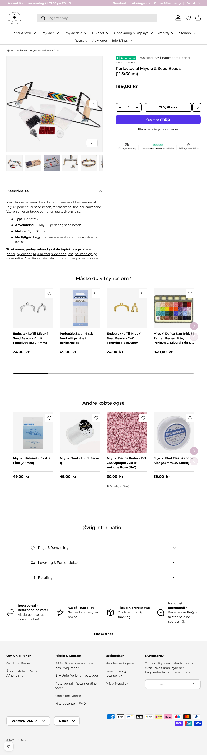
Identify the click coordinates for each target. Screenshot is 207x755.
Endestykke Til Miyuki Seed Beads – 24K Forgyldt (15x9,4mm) (124, 338)
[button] (198, 17)
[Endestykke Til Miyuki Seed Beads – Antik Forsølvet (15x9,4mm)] (33, 308)
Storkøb (185, 33)
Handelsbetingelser (120, 663)
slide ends (58, 254)
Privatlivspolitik (117, 683)
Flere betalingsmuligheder (158, 129)
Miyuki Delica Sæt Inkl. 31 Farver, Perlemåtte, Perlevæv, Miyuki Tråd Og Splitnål (174, 340)
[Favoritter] (188, 18)
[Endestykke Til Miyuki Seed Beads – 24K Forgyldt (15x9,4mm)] (127, 308)
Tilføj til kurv (168, 107)
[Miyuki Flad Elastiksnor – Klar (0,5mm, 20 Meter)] (174, 432)
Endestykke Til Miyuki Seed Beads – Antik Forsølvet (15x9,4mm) (30, 338)
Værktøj (163, 33)
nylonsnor (24, 254)
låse (70, 254)
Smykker (47, 33)
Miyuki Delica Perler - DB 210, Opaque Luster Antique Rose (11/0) (126, 462)
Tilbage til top (103, 633)
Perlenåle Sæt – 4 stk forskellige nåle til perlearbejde (76, 338)
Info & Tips (120, 40)
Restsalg (81, 40)
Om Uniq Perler (18, 663)
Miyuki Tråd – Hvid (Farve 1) (79, 460)
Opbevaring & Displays (131, 33)
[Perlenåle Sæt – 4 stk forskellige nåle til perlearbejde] (80, 308)
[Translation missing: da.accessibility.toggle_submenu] (34, 32)
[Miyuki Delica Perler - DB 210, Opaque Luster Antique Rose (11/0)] (127, 432)
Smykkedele (73, 33)
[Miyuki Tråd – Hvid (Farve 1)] (80, 432)
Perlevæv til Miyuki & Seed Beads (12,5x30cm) (39, 50)
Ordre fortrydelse (68, 696)
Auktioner (99, 40)
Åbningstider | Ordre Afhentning (156, 3)
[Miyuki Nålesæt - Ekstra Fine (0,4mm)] (33, 432)
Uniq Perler (21, 740)
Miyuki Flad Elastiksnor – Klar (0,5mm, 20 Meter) (173, 460)
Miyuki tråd (41, 254)
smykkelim (14, 258)
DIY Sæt (98, 33)
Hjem (9, 50)
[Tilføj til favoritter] (196, 107)
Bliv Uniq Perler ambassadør (76, 675)
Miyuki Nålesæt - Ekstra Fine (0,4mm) (31, 460)
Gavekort (119, 3)
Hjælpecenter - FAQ (70, 703)
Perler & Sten (21, 33)
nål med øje (84, 254)
